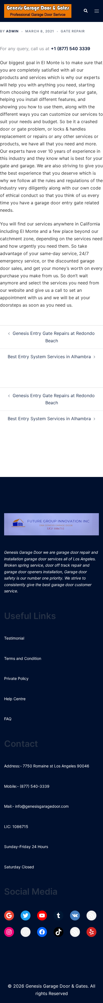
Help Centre (15, 698)
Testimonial (14, 638)
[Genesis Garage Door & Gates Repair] (37, 10)
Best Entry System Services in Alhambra (49, 356)
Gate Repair (73, 31)
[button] (85, 11)
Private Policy (16, 678)
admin (12, 31)
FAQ (8, 718)
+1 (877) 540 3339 (70, 48)
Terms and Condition (22, 658)
